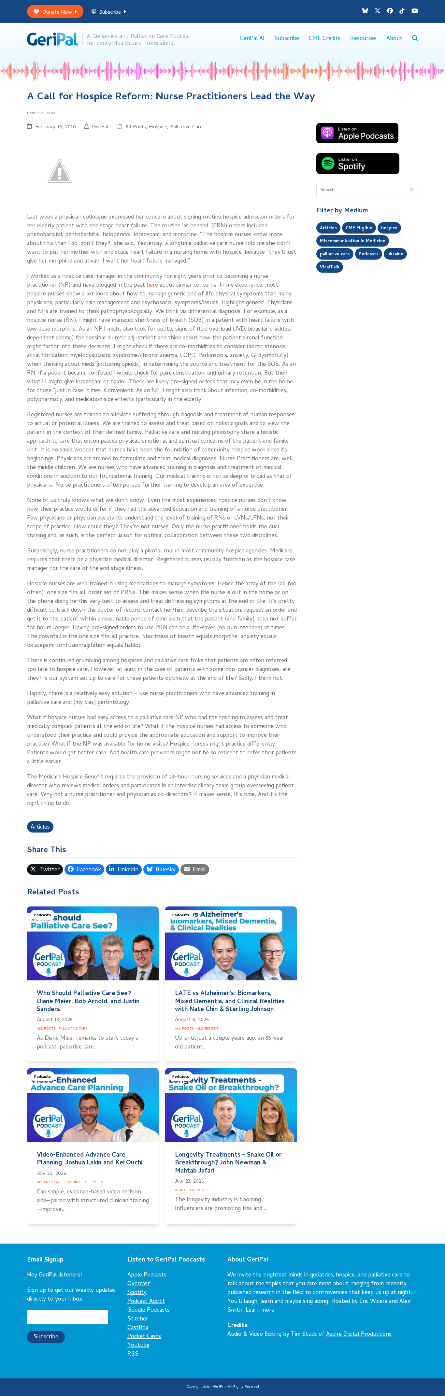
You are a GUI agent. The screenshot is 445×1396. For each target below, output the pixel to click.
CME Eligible (359, 228)
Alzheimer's (208, 1029)
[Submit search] (411, 190)
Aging (181, 1190)
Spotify (137, 1293)
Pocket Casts (144, 1337)
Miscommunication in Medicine (352, 241)
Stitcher (137, 1319)
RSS (132, 1354)
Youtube (138, 1345)
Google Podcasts (148, 1310)
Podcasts (42, 915)
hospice (389, 228)
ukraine (395, 254)
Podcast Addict (146, 1301)
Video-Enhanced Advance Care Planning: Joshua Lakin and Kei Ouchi (89, 1159)
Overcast (138, 1284)
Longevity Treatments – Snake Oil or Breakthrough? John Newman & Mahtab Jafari (228, 1163)
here (152, 285)
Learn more (260, 1310)
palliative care (335, 254)
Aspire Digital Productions (359, 1334)
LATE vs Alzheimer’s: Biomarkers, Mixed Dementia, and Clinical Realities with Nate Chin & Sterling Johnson (230, 1002)
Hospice (158, 127)
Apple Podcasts (146, 1275)
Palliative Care (186, 127)
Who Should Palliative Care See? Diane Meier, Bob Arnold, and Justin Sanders (88, 1002)
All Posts (135, 127)
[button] (415, 39)
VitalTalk (329, 267)
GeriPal (100, 127)
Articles (40, 827)
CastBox (138, 1328)
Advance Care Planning (59, 1183)
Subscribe (110, 12)
